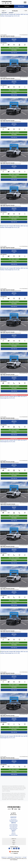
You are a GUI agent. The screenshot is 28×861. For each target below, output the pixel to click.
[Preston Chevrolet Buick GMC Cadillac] (6, 2)
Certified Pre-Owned (13, 821)
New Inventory (13, 819)
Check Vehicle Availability (14, 47)
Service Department (13, 824)
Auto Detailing (13, 829)
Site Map (24, 857)
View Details (14, 92)
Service (13, 822)
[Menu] (25, 3)
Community (13, 834)
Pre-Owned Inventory (13, 820)
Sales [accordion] (14, 840)
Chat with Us (14, 52)
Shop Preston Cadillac (13, 835)
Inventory (13, 817)
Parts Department (13, 827)
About (13, 831)
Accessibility (11, 857)
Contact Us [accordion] (14, 838)
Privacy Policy (18, 857)
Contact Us (4, 857)
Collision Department (13, 828)
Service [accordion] (13, 842)
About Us (13, 832)
